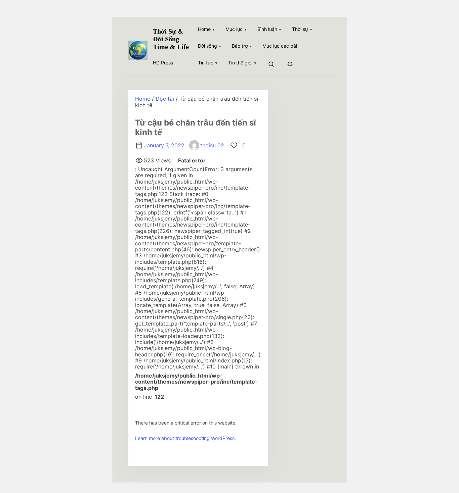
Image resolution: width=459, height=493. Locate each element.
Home (142, 98)
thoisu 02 (212, 145)
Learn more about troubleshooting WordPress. (185, 438)
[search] (271, 64)
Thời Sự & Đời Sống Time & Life (171, 39)
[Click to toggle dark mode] (290, 64)
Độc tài (165, 98)
